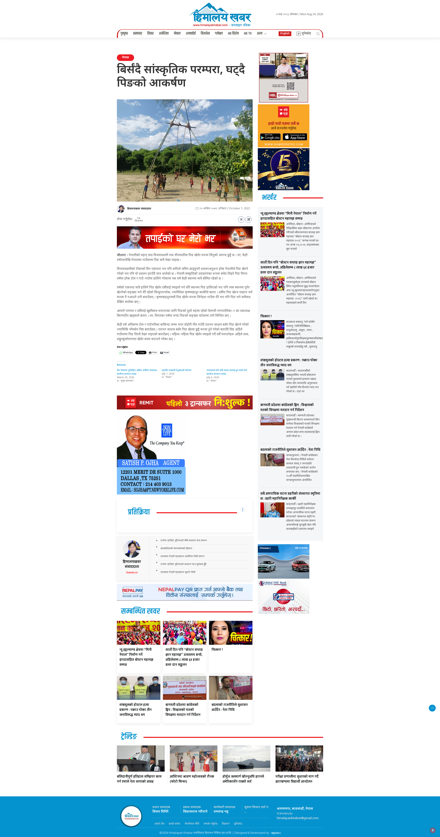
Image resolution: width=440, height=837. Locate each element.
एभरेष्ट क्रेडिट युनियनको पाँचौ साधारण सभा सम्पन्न (184, 540)
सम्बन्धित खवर (140, 611)
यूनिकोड (238, 823)
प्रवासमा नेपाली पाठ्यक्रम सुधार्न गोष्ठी (178, 572)
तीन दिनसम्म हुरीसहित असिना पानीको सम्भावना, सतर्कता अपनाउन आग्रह (137, 372)
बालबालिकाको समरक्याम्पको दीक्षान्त (176, 548)
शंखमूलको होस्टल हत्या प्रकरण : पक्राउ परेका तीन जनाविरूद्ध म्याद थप (135, 710)
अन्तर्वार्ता (191, 33)
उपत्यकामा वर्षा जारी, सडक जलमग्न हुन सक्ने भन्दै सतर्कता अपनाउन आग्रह (226, 372)
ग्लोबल (219, 33)
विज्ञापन (225, 823)
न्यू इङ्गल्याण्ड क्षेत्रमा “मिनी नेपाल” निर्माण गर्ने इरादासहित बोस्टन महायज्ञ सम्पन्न (136, 657)
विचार (150, 33)
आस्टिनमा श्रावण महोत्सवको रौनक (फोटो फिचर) (192, 779)
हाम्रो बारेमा (174, 823)
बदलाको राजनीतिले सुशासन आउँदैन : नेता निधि (230, 707)
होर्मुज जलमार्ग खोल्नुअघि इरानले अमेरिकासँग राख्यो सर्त (243, 779)
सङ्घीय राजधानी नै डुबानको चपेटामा (176, 370)
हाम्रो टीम (159, 823)
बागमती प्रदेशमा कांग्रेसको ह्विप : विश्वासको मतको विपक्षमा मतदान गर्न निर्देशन (183, 710)
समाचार (137, 33)
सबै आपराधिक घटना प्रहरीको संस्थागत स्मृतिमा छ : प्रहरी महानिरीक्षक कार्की (290, 496)
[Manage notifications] (433, 830)
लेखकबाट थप (132, 573)
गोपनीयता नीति (192, 823)
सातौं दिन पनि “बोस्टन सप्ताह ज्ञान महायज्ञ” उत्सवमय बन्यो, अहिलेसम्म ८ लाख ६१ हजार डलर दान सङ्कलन (184, 657)
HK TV (248, 33)
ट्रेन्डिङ (129, 737)
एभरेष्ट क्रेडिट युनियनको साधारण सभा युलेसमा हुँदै (183, 564)
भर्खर (269, 198)
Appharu (276, 833)
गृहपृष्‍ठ (124, 33)
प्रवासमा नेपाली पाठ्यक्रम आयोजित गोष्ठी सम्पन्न (183, 556)
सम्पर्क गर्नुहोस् (210, 823)
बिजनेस (205, 33)
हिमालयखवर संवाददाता (139, 208)
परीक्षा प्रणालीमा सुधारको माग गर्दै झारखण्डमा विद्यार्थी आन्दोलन (297, 779)
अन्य (259, 33)
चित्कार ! (217, 650)
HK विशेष (233, 33)
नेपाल (177, 33)
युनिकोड (306, 33)
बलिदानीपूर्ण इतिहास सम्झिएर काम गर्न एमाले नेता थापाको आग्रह (139, 779)
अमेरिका (164, 33)
